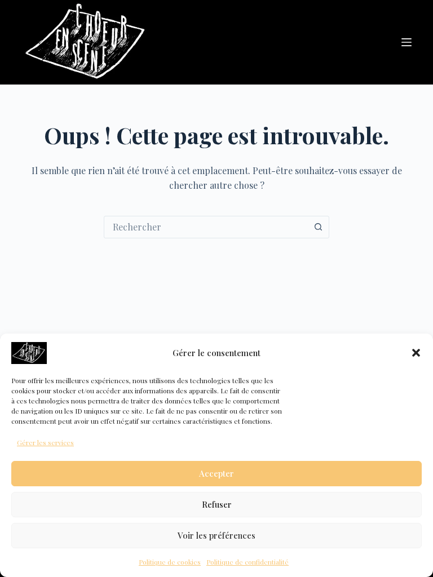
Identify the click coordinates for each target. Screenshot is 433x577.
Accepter (216, 473)
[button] (416, 352)
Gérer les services (45, 442)
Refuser (217, 504)
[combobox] (205, 227)
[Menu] (406, 42)
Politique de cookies (170, 561)
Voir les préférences (216, 535)
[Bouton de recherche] (318, 227)
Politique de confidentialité (247, 561)
